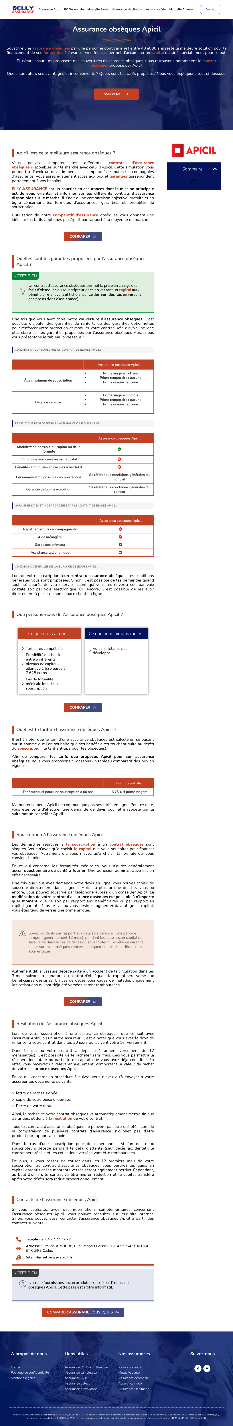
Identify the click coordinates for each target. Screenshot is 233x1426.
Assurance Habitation (127, 9)
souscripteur (29, 748)
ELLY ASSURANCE (29, 189)
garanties (118, 176)
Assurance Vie (156, 9)
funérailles (53, 52)
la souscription (80, 844)
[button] (215, 169)
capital (157, 52)
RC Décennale (74, 9)
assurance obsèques (51, 48)
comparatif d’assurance (75, 215)
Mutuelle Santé (97, 9)
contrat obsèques (126, 844)
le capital (83, 849)
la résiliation (60, 1118)
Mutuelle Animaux (182, 9)
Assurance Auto (49, 9)
